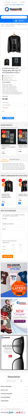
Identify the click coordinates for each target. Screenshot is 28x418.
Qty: (3, 111)
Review (3, 229)
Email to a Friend (7, 77)
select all (16, 127)
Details (4, 159)
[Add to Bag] (3, 205)
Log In (15, 2)
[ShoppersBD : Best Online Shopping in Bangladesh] (14, 9)
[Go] (21, 381)
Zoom (23, 52)
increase (8, 113)
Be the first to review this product (10, 80)
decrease (11, 113)
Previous (23, 68)
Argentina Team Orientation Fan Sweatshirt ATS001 (8, 147)
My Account (7, 2)
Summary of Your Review (7, 223)
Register (23, 2)
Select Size (5, 102)
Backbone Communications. (14, 409)
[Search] (26, 17)
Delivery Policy (15, 159)
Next (25, 68)
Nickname (4, 218)
